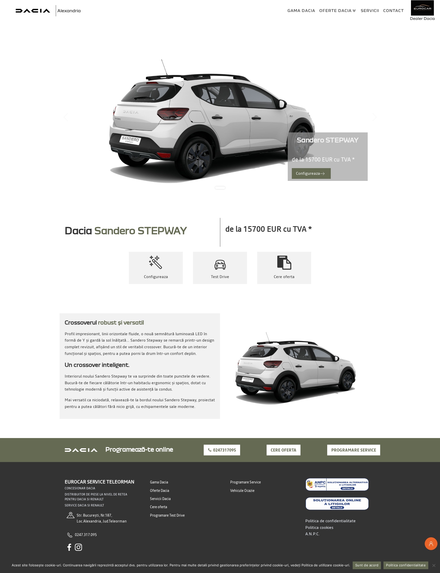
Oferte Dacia (335, 10)
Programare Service (245, 482)
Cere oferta (283, 450)
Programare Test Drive (167, 515)
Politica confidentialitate (406, 565)
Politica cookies (319, 527)
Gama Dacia (301, 10)
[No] (433, 565)
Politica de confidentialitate (330, 521)
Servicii (370, 10)
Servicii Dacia (160, 498)
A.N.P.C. (312, 534)
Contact (393, 10)
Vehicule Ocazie (242, 490)
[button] (311, 173)
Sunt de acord (366, 565)
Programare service (353, 450)
